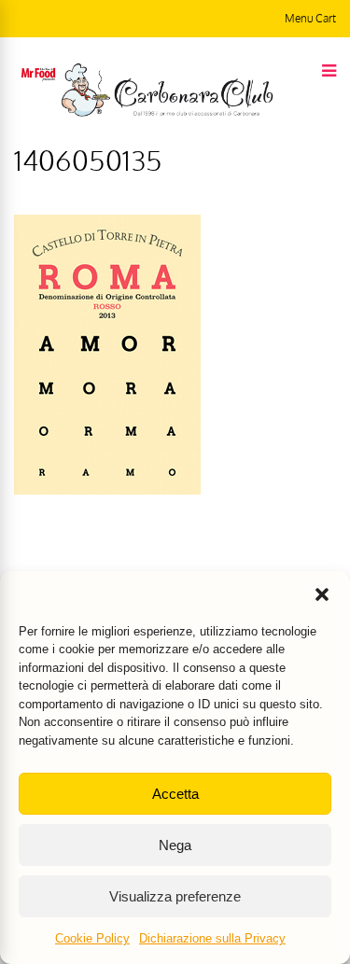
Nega (175, 845)
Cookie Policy (92, 938)
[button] (322, 594)
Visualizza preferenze (175, 896)
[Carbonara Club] (167, 112)
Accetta (175, 794)
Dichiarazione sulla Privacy (212, 938)
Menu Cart (310, 18)
